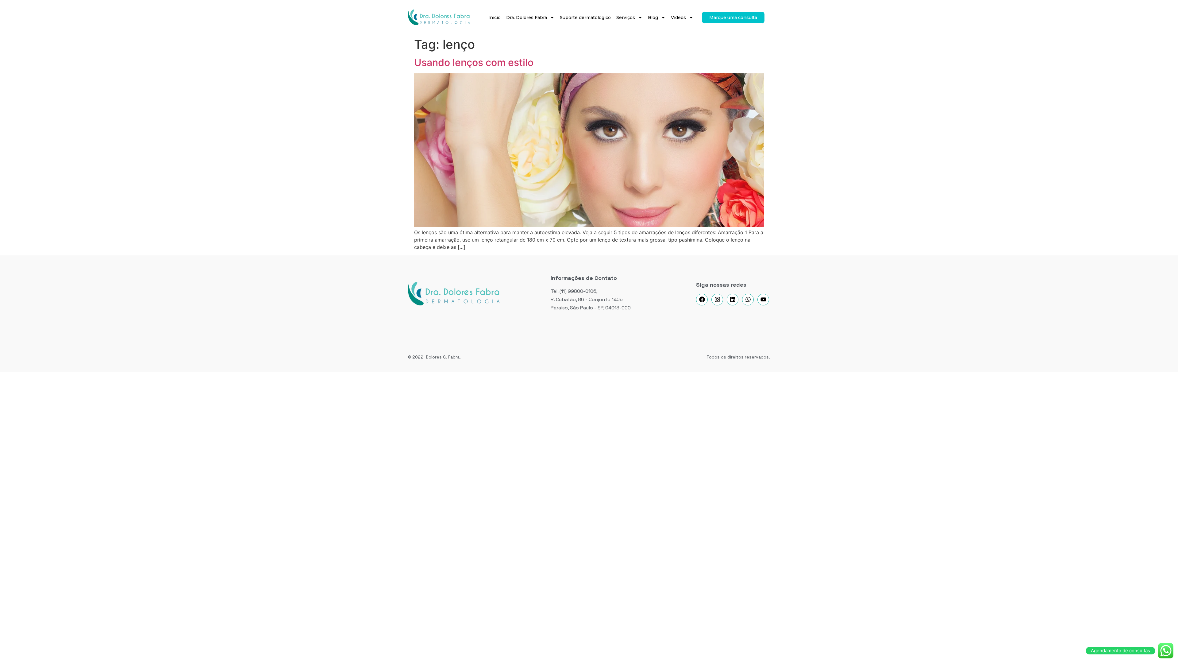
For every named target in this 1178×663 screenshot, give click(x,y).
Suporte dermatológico (585, 17)
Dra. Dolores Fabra (526, 17)
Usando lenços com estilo (473, 62)
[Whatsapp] (748, 299)
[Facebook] (702, 299)
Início (494, 17)
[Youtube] (763, 299)
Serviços (625, 17)
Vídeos (678, 17)
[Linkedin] (732, 299)
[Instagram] (717, 299)
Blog (653, 17)
